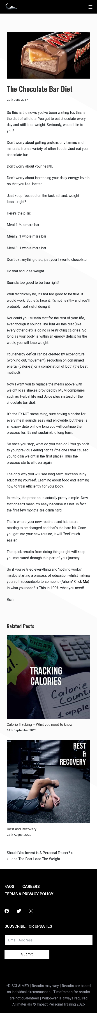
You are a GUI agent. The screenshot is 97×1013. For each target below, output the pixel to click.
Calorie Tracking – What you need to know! (40, 724)
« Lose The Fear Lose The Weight (33, 859)
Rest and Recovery (22, 829)
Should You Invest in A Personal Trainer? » (40, 853)
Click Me (81, 581)
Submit (27, 954)
